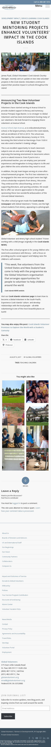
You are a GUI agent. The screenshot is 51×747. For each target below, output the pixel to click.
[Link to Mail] (48, 738)
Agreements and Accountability (13, 633)
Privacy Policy (7, 629)
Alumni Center (7, 604)
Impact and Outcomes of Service (14, 576)
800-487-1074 (45, 2)
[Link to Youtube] (37, 738)
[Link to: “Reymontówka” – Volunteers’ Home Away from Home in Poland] (13, 391)
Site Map (5, 643)
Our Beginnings (8, 547)
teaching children (28, 362)
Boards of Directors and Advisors (14, 538)
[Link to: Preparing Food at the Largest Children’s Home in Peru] (13, 436)
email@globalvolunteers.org (13, 680)
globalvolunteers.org (10, 677)
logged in (16, 503)
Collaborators (7, 561)
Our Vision (6, 552)
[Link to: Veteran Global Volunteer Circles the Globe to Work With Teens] (37, 436)
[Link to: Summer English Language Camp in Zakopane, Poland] (37, 414)
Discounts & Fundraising (11, 600)
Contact (5, 624)
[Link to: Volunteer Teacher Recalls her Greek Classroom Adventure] (37, 391)
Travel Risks (6, 638)
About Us (5, 533)
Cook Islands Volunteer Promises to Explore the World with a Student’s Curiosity (25, 327)
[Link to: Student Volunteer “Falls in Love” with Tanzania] (13, 414)
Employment (6, 652)
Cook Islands (43, 18)
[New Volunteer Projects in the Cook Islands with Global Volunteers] (25, 62)
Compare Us (6, 566)
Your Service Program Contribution (15, 595)
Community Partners (9, 556)
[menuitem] (46, 6)
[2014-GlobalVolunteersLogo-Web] (20, 7)
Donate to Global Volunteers (13, 581)
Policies (5, 590)
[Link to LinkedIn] (44, 738)
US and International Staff (12, 542)
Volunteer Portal (8, 647)
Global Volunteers (33, 357)
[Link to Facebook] (29, 738)
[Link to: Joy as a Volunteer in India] (37, 459)
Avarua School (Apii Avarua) (12, 128)
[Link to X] (33, 738)
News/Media (7, 619)
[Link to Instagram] (40, 738)
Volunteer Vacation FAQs (11, 609)
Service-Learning (29, 18)
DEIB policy (6, 586)
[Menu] (46, 6)
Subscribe (8, 716)
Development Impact (11, 18)
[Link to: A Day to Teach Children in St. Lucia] (13, 459)
